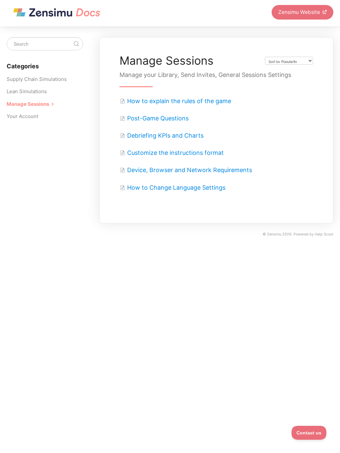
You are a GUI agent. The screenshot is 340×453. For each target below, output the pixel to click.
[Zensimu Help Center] (58, 13)
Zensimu (274, 234)
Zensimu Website (299, 12)
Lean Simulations (27, 91)
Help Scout (324, 234)
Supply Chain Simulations (37, 79)
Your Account (22, 116)
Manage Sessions (28, 104)
